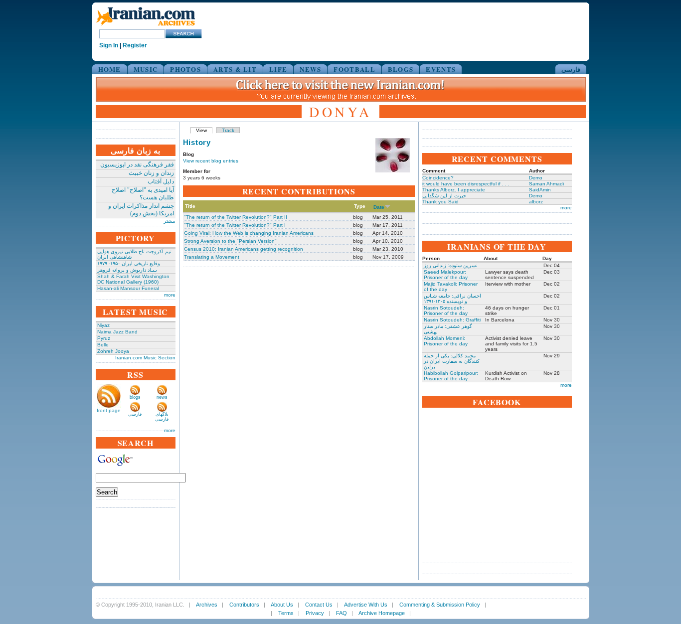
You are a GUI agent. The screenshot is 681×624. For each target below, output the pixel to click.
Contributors (244, 605)
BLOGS (401, 69)
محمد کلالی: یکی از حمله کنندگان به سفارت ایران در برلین (452, 361)
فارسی (570, 69)
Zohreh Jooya (113, 351)
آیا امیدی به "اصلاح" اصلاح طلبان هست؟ (143, 193)
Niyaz (103, 325)
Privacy (315, 613)
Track (228, 130)
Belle (103, 344)
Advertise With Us (365, 605)
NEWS (310, 69)
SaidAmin (540, 189)
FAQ (341, 613)
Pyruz (103, 338)
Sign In (108, 45)
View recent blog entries (210, 160)
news (162, 397)
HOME (109, 69)
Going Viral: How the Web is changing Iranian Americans (249, 233)
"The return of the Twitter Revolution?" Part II (235, 217)
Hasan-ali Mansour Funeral (128, 288)
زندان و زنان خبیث (151, 172)
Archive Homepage (381, 613)
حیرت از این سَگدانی (444, 195)
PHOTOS (185, 69)
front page (109, 410)
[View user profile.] (392, 170)
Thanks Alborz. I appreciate (453, 189)
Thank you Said (440, 201)
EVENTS (441, 69)
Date (378, 207)
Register (135, 45)
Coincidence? (438, 177)
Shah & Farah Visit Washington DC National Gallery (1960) (133, 279)
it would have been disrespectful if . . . (466, 183)
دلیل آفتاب (161, 181)
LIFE (278, 69)
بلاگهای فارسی (162, 417)
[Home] (145, 26)
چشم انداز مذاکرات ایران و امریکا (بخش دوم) (141, 209)
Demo (535, 177)
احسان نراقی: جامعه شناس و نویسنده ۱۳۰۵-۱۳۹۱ (452, 298)
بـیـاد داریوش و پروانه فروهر (127, 270)
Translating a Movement (211, 257)
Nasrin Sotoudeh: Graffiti (452, 319)
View (201, 130)
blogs (135, 397)
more (169, 295)
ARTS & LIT (235, 69)
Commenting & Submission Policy (439, 605)
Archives (206, 605)
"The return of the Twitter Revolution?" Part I (235, 225)
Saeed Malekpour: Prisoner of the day (446, 274)
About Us (282, 605)
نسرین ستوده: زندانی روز (451, 265)
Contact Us (319, 605)
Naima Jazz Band (117, 331)
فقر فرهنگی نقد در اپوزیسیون (137, 164)
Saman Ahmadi (546, 183)
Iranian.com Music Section (145, 357)
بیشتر (169, 221)
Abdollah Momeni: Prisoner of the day (446, 340)
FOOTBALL (354, 69)
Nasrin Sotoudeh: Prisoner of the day (446, 310)
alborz (536, 201)
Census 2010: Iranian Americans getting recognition (243, 249)
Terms (286, 613)
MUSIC (146, 69)
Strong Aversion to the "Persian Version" (230, 241)
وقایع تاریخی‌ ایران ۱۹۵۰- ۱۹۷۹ (128, 263)
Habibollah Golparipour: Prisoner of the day (451, 375)
